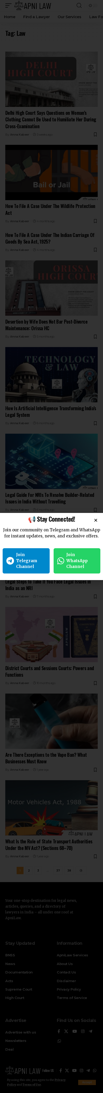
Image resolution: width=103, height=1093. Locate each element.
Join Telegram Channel (26, 560)
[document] (51, 546)
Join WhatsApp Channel (77, 560)
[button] (96, 520)
